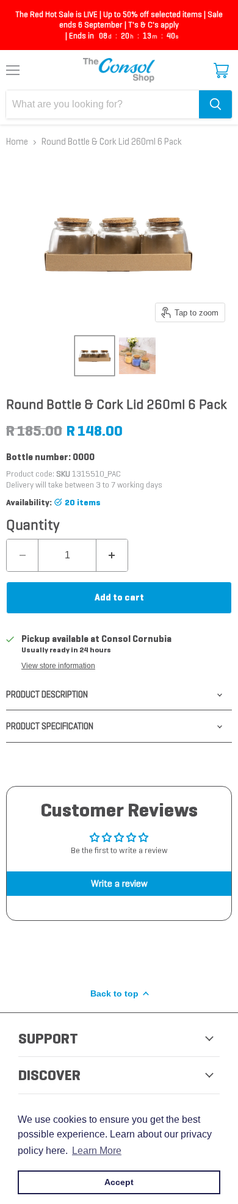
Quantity (33, 524)
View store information (58, 665)
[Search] (215, 104)
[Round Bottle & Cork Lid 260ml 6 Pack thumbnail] (94, 355)
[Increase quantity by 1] (112, 555)
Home (17, 142)
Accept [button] (119, 1182)
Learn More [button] (96, 1150)
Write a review (119, 883)
